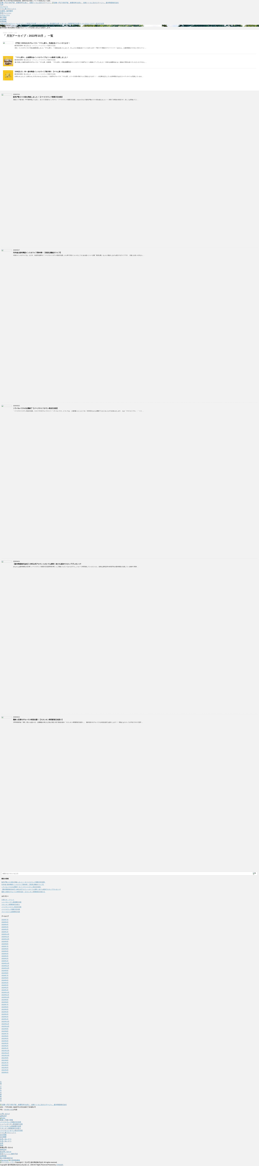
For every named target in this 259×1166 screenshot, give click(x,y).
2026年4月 (5, 924)
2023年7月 (5, 1004)
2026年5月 (5, 922)
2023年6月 (5, 1007)
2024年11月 (5, 965)
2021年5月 (5, 1067)
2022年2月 (5, 1046)
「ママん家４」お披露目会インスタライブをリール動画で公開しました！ (41, 57)
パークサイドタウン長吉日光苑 (92, 23)
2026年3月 (5, 927)
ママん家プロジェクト (8, 9)
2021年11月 (5, 1053)
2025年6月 (5, 949)
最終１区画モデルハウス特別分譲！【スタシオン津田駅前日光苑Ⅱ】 (38, 719)
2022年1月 (5, 1048)
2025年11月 (5, 936)
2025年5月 (5, 951)
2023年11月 (5, 995)
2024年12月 (5, 963)
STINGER (59, 1165)
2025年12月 (5, 934)
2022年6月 (5, 1036)
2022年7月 (5, 1033)
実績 (1, 1145)
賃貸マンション (5, 13)
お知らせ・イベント (32, 45)
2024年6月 (5, 978)
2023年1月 (5, 1019)
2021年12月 (5, 1050)
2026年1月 (5, 932)
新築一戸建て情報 (6, 1120)
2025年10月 (5, 939)
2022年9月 (5, 1029)
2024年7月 (5, 975)
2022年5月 (5, 1038)
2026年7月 (5, 919)
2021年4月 (5, 1070)
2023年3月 (5, 1014)
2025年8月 (5, 944)
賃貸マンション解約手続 (9, 1154)
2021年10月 (5, 1055)
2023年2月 (5, 1016)
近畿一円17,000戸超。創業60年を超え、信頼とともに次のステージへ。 (26, 3)
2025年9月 (5, 941)
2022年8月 (5, 1031)
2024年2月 (5, 987)
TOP (1, 5)
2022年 (11, 33)
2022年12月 (5, 1021)
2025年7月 (5, 946)
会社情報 (3, 19)
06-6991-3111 (8, 1109)
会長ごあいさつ (5, 1139)
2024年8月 (5, 973)
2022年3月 (5, 1043)
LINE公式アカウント (7, 23)
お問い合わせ (5, 1114)
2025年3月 (5, 956)
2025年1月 (5, 961)
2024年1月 (5, 990)
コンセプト (4, 6)
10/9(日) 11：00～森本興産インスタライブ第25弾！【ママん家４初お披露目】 (43, 71)
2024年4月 (5, 982)
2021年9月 (5, 1058)
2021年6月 (5, 1065)
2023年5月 (5, 1009)
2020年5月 (5, 1072)
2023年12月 (5, 992)
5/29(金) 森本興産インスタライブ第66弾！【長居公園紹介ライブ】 (37, 252)
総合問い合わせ (5, 1152)
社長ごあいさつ (5, 1141)
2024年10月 (5, 968)
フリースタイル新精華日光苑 (11, 912)
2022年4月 (5, 1041)
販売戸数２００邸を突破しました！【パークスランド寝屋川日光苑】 (38, 97)
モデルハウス (5, 15)
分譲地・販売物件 (6, 11)
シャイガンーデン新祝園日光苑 (11, 902)
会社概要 (3, 1137)
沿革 (1, 1143)
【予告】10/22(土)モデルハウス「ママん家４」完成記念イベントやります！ (42, 43)
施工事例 (3, 17)
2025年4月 (5, 953)
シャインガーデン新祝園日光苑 (48, 23)
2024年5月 (5, 980)
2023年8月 (5, 1002)
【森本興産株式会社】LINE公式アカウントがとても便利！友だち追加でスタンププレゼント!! (47, 564)
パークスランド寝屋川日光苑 (25, 23)
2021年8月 (5, 1060)
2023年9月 (5, 999)
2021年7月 (5, 1062)
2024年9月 (5, 970)
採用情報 (3, 21)
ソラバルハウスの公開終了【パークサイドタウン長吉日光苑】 (35, 408)
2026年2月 (5, 929)
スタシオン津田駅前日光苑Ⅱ (70, 23)
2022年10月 (5, 1026)
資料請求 (3, 1116)
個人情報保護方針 (6, 1158)
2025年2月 (5, 958)
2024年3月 (5, 985)
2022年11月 (5, 1024)
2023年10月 (5, 997)
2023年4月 (5, 1012)
